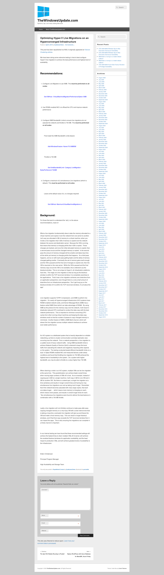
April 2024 (101, 133)
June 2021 (101, 201)
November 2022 (103, 167)
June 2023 (101, 153)
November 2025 (103, 96)
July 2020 (101, 223)
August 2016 (102, 317)
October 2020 (102, 217)
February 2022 (102, 185)
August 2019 (102, 245)
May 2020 (101, 227)
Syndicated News (59, 45)
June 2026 (101, 82)
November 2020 (103, 215)
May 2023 (101, 155)
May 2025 (101, 107)
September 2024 (103, 123)
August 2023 (102, 149)
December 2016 (103, 309)
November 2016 (103, 311)
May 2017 (101, 299)
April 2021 (101, 205)
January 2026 (102, 91)
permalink (86, 469)
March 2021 (102, 207)
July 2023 (101, 151)
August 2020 (102, 221)
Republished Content (58, 469)
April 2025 (101, 109)
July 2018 (101, 271)
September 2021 (103, 195)
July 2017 (101, 295)
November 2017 (103, 287)
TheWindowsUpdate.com (57, 20)
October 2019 (102, 241)
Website (44, 530)
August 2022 (102, 173)
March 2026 (102, 87)
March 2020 (102, 231)
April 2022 (101, 181)
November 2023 (103, 143)
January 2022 (102, 187)
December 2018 (103, 261)
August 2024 (102, 125)
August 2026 (102, 78)
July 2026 (101, 80)
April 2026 (101, 86)
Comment (45, 489)
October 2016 (102, 313)
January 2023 (102, 163)
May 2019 (101, 251)
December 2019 (103, 237)
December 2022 (103, 165)
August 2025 (102, 102)
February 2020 (102, 233)
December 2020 (103, 213)
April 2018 (101, 277)
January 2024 (102, 139)
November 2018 (103, 263)
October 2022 (102, 169)
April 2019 (101, 253)
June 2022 (101, 177)
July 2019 (101, 247)
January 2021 (102, 211)
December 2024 (103, 117)
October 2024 (102, 121)
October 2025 (102, 98)
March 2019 (102, 255)
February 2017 (102, 305)
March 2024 (102, 135)
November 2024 (103, 119)
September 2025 (103, 100)
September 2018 (103, 267)
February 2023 (102, 161)
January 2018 (102, 283)
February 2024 (102, 137)
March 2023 (102, 159)
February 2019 (102, 257)
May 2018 (101, 275)
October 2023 (102, 145)
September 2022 (103, 171)
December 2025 (103, 94)
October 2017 (102, 289)
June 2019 (101, 249)
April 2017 (101, 301)
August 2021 (102, 197)
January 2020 (102, 235)
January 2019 (102, 259)
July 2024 (101, 127)
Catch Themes (123, 568)
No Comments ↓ (69, 45)
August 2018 (102, 269)
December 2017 (103, 285)
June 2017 (101, 297)
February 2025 (102, 113)
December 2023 (103, 141)
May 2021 (101, 203)
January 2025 (102, 115)
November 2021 (103, 191)
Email (43, 523)
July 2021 (101, 199)
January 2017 (102, 307)
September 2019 (103, 243)
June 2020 (101, 225)
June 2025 (101, 105)
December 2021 (103, 189)
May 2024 (101, 131)
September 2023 (103, 147)
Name (43, 515)
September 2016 (103, 315)
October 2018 (102, 265)
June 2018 (101, 273)
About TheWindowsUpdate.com (55, 29)
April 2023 (101, 157)
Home (41, 29)
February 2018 (102, 281)
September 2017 (103, 291)
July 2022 (101, 175)
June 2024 (101, 129)
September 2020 (103, 219)
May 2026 (101, 84)
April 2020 (101, 229)
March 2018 (102, 279)
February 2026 (102, 89)
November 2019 (103, 239)
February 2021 (102, 209)
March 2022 (102, 183)
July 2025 (101, 103)
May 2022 (101, 179)
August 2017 (102, 293)
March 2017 (102, 303)
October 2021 (102, 193)
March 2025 (102, 111)
